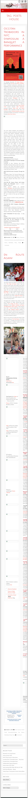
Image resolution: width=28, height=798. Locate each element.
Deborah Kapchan (16, 111)
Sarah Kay (22, 111)
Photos (7, 403)
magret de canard (18, 295)
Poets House (8, 381)
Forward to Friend (19, 716)
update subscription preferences (15, 720)
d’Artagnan (6, 291)
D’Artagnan (15, 98)
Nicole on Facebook (12, 589)
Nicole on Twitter (11, 592)
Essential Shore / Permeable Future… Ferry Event (13, 759)
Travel (13, 735)
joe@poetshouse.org (19, 202)
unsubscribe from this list (12, 719)
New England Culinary (14, 309)
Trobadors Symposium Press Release (11, 227)
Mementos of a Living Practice (9, 753)
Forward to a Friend (12, 595)
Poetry (19, 242)
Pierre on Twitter (11, 591)
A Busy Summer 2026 (7, 755)
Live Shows (21, 732)
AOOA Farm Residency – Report (9, 769)
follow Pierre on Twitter (11, 711)
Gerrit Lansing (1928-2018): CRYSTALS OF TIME (12, 767)
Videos (15, 396)
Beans (18, 237)
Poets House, (20, 82)
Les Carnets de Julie (13, 303)
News (16, 242)
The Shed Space (15, 319)
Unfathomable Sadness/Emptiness (10, 763)
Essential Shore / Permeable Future (10, 761)
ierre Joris (10, 598)
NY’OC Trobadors (20, 83)
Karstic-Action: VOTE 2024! (8, 765)
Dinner (5, 240)
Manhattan (11, 242)
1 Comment (19, 735)
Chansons (22, 237)
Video (7, 425)
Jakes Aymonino (20, 106)
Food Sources (10, 240)
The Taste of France (11, 284)
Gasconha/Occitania (18, 240)
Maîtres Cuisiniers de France (18, 305)
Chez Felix (6, 292)
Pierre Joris (15, 108)
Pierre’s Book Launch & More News (10, 757)
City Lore (13, 83)
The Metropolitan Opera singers (10, 306)
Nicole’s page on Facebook (16, 713)
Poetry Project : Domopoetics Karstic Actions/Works (13, 771)
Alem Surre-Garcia (12, 114)
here (13, 382)
